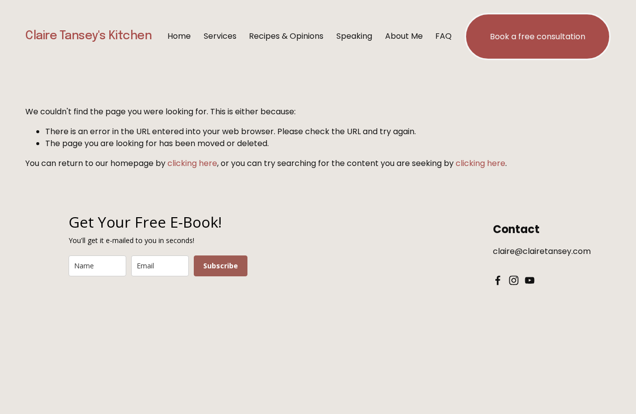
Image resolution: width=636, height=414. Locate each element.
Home (179, 36)
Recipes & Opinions (286, 36)
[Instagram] (514, 280)
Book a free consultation (537, 36)
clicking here (192, 163)
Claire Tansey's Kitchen (88, 36)
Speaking (354, 36)
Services (220, 36)
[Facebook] (498, 280)
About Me (404, 36)
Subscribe (220, 265)
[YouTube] (530, 280)
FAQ (443, 36)
